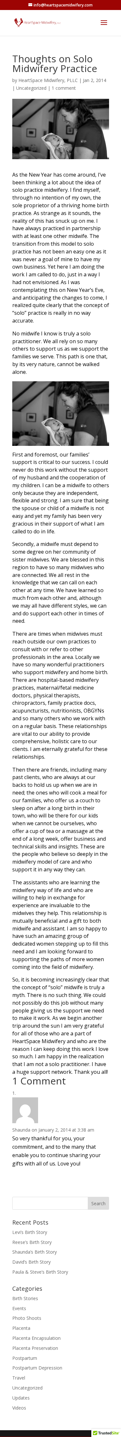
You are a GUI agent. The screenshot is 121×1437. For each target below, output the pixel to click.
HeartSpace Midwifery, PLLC (48, 80)
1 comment (64, 88)
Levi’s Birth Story (29, 1232)
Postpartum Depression (37, 1368)
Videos (19, 1408)
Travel (18, 1378)
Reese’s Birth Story (32, 1242)
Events (19, 1308)
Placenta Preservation (35, 1348)
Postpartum (24, 1358)
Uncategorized (31, 88)
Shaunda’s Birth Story (34, 1252)
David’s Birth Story (31, 1262)
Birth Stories (25, 1298)
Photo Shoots (26, 1318)
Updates (21, 1398)
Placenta (21, 1328)
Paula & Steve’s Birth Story (40, 1272)
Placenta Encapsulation (36, 1338)
